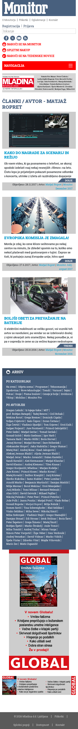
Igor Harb (49, 435)
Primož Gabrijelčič (56, 428)
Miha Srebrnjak (15, 515)
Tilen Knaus (52, 464)
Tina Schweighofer (34, 507)
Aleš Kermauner (34, 460)
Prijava (28, 26)
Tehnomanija (58, 386)
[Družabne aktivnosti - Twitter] (12, 38)
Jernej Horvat (14, 442)
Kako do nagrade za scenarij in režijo (36, 155)
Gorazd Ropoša (14, 504)
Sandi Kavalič (14, 460)
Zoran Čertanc (51, 421)
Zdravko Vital (31, 540)
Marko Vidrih (54, 536)
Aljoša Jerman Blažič (46, 453)
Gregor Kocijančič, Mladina (21, 468)
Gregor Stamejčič (55, 515)
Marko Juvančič (32, 457)
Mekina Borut (14, 417)
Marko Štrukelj (33, 525)
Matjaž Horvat (32, 442)
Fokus (9, 394)
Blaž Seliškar (55, 507)
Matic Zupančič (29, 543)
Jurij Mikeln (13, 489)
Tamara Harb (13, 439)
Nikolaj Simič (49, 511)
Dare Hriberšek (51, 442)
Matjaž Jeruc (13, 457)
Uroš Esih (65, 424)
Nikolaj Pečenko (15, 496)
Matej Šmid (49, 522)
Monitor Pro (35, 397)
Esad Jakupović (45, 449)
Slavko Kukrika (15, 478)
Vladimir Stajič (35, 515)
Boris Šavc (65, 518)
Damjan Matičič (59, 482)
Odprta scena (25, 386)
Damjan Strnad (14, 518)
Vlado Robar (61, 500)
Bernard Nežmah (49, 489)
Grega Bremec (32, 417)
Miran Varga (48, 529)
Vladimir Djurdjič (31, 424)
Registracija (11, 26)
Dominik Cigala (52, 417)
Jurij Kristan (53, 475)
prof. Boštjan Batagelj (18, 413)
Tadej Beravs (40, 413)
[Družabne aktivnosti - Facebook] (5, 38)
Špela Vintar (13, 540)
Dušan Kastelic (52, 457)
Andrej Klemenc (34, 464)
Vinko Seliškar (14, 511)
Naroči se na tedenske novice (30, 56)
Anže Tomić (51, 525)
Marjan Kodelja (48, 468)
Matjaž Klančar (54, 460)
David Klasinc (14, 464)
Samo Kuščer (34, 478)
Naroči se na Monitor (24, 44)
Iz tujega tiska (33, 410)
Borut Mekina (32, 486)
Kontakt (53, 19)
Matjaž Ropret (53, 184)
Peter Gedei (12, 431)
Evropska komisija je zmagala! (36, 237)
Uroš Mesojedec (51, 486)
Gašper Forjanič (15, 428)
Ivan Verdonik (56, 533)
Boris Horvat (48, 439)
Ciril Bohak (56, 413)
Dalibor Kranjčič (34, 475)
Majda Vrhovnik (50, 540)
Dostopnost (42, 724)
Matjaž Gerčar (29, 431)
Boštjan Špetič (14, 525)
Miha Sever (32, 511)
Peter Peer (33, 496)
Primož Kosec (29, 471)
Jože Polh (11, 500)
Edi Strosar (32, 518)
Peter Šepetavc (14, 522)
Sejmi (67, 390)
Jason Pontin (27, 500)
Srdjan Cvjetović (15, 421)
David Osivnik (28, 493)
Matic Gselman (32, 435)
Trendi (68, 345)
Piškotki (23, 19)
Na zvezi (11, 386)
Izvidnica (66, 394)
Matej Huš (12, 449)
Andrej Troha (31, 529)
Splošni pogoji (21, 724)
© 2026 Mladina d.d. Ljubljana (31, 716)
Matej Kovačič (14, 475)
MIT (46, 410)
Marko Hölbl (31, 439)
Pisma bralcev (32, 394)
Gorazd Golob (13, 435)
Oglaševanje (38, 19)
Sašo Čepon (33, 421)
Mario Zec (12, 543)
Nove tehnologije (30, 390)
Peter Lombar (52, 478)
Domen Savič (13, 507)
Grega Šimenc (33, 522)
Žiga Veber (39, 533)
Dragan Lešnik (14, 410)
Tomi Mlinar (30, 489)
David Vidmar (35, 536)
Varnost (57, 390)
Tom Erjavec (51, 424)
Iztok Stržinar (48, 518)
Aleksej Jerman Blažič (19, 453)
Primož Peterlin (50, 496)
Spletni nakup (18, 50)
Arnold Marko (14, 482)
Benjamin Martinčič (36, 482)
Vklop (9, 397)
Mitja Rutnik (51, 504)
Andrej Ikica (27, 449)
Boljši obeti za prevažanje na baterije (35, 320)
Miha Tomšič (13, 529)
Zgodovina (12, 390)
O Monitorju (9, 19)
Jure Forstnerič (34, 428)
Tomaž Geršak (47, 431)
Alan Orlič (12, 493)
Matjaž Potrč (45, 500)
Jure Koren (12, 471)
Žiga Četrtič (12, 424)
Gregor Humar (58, 446)
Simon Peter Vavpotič (18, 533)
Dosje (69, 180)
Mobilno (20, 397)
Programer (41, 386)
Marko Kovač (47, 471)
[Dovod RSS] (24, 38)
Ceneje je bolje (50, 394)
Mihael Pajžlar (47, 493)
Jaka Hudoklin (38, 446)
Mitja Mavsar (14, 486)
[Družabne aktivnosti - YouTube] (18, 38)
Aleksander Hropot (17, 446)
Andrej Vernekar (15, 536)
